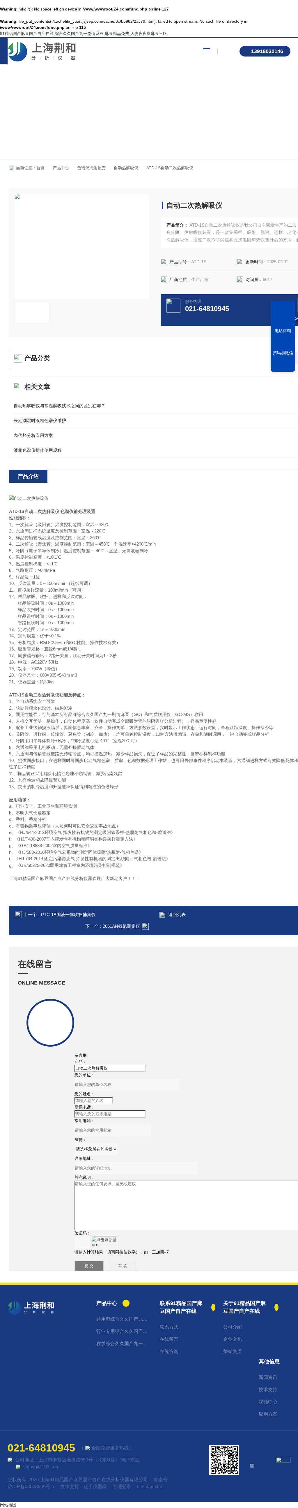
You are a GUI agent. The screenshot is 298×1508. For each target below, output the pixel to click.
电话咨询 (283, 330)
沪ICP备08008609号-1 (31, 1486)
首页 (40, 167)
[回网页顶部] (283, 365)
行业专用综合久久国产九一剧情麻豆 (124, 1331)
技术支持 (268, 1389)
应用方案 (268, 1414)
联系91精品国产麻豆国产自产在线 (181, 1307)
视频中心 (268, 1401)
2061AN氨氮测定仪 (121, 926)
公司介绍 (232, 1326)
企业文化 (232, 1339)
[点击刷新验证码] (104, 1241)
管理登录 (122, 1486)
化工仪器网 (95, 1486)
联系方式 (169, 1326)
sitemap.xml (149, 1486)
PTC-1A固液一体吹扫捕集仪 (68, 914)
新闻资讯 (268, 1377)
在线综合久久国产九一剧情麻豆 (124, 1343)
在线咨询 (169, 1351)
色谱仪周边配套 (91, 167)
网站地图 (8, 1504)
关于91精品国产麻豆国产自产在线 (244, 1307)
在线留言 (169, 1339)
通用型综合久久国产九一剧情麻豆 (124, 1319)
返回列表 (177, 914)
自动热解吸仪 (126, 167)
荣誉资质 (232, 1351)
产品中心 (61, 167)
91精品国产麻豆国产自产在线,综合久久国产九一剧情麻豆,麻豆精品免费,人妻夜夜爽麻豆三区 (83, 33)
